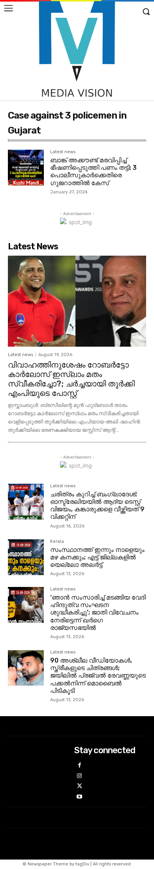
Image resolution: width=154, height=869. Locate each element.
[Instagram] (79, 776)
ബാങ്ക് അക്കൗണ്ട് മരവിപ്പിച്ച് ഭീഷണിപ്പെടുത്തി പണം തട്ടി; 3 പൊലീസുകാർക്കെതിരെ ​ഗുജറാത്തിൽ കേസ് (93, 171)
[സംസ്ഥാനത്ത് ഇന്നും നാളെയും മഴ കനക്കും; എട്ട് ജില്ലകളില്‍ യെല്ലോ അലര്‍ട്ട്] (26, 557)
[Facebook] (79, 765)
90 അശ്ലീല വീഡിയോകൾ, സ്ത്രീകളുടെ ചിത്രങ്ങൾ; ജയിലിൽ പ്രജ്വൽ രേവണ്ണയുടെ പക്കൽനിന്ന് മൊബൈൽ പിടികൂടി (98, 675)
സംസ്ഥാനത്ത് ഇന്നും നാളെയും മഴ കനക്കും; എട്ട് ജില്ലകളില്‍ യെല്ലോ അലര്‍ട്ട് (97, 557)
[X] (79, 786)
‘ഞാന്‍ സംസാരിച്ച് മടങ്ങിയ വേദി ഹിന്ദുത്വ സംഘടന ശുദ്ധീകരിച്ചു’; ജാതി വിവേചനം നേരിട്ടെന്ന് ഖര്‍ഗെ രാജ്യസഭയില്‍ (98, 612)
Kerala (57, 541)
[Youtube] (79, 797)
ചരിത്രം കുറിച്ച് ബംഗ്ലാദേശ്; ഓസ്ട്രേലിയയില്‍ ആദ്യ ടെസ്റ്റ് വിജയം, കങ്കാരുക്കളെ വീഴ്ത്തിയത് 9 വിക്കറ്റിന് (97, 505)
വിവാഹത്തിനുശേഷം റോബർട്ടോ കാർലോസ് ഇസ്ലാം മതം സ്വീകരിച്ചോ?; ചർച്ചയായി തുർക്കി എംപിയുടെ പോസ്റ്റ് (71, 379)
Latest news (62, 152)
